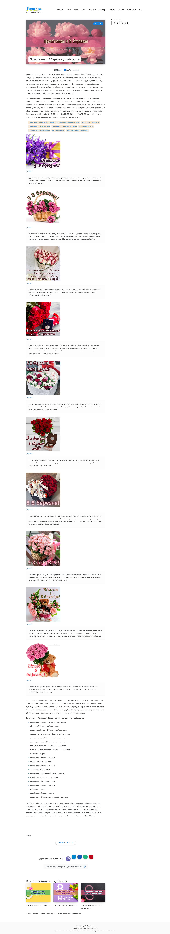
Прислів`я (92, 10)
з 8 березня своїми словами (39, 130)
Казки (76, 10)
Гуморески (60, 10)
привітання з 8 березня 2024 (39, 126)
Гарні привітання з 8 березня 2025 (37, 905)
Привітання (131, 10)
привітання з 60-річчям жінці (69, 122)
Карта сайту (80, 926)
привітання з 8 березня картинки (64, 126)
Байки (69, 10)
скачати (30, 171)
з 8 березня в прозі (86, 126)
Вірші (83, 10)
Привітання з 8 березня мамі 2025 (65, 905)
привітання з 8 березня (90, 122)
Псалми (121, 10)
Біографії (102, 10)
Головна (28, 913)
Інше (140, 10)
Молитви (112, 10)
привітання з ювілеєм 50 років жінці (42, 122)
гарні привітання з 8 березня (77, 130)
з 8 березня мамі (58, 130)
